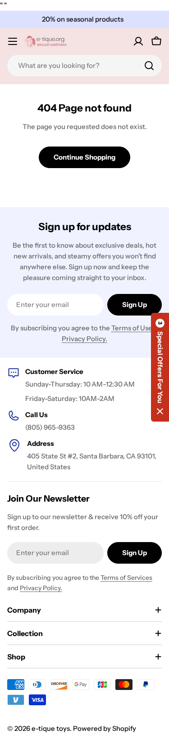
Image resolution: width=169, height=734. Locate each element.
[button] (160, 367)
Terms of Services (126, 578)
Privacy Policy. (84, 338)
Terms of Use (131, 328)
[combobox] (84, 65)
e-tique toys (51, 728)
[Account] (138, 41)
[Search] (149, 65)
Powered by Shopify (104, 728)
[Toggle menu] (12, 41)
